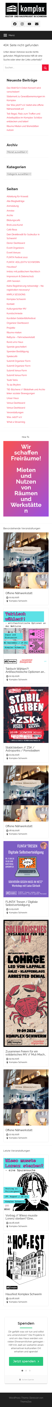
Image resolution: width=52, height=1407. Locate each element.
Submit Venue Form (17, 370)
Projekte (11, 328)
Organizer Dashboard (18, 323)
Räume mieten (14, 332)
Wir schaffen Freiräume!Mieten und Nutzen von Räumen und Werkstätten (26, 478)
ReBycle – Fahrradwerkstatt (21, 337)
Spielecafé (12, 356)
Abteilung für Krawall (17, 196)
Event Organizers (15, 248)
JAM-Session (13, 281)
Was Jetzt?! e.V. (14, 417)
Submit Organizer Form (19, 361)
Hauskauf (12, 267)
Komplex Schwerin (16, 299)
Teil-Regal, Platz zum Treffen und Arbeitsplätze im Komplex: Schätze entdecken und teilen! (24, 117)
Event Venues (14, 252)
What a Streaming (16, 422)
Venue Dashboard (16, 403)
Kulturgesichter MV (16, 308)
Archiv (10, 215)
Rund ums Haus (15, 342)
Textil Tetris (12, 380)
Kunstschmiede (14, 313)
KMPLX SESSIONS (16, 294)
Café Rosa (12, 229)
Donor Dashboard (16, 243)
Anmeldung (13, 206)
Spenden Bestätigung (18, 351)
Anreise (10, 210)
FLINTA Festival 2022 (17, 257)
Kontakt (10, 304)
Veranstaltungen (15, 412)
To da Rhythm (14, 384)
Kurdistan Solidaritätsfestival (21, 318)
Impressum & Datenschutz (20, 276)
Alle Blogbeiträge (15, 201)
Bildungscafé (13, 220)
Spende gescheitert (16, 346)
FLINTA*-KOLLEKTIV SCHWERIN (23, 262)
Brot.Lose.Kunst (15, 225)
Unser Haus (13, 398)
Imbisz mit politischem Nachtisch (23, 271)
